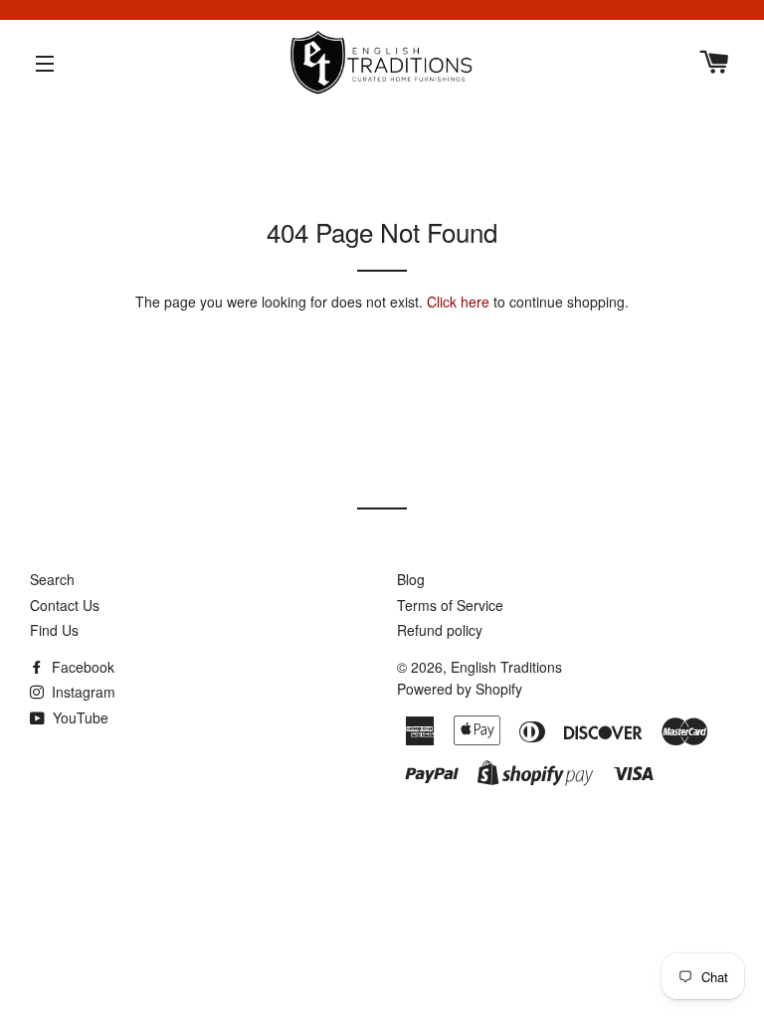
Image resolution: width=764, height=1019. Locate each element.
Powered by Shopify (459, 689)
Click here (458, 301)
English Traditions (506, 667)
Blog (411, 579)
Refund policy (439, 630)
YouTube (78, 717)
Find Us (54, 630)
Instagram (81, 692)
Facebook (81, 667)
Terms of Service (450, 605)
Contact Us (64, 605)
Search (52, 579)
